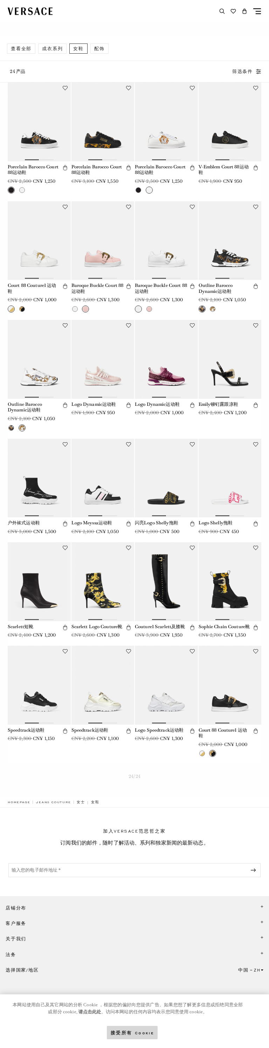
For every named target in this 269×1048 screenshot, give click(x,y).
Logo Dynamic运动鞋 (93, 404)
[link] (19, 802)
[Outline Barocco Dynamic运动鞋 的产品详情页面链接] (230, 240)
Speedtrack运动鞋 (26, 730)
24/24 (134, 776)
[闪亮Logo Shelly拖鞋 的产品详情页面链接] (166, 478)
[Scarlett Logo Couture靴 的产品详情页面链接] (102, 581)
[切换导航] (257, 11)
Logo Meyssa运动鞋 (91, 523)
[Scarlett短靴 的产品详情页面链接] (39, 581)
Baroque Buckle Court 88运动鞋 (97, 288)
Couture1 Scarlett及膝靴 (160, 627)
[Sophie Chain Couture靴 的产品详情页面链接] (230, 581)
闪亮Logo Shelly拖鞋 (156, 523)
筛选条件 (242, 71)
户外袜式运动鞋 (24, 523)
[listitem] (21, 48)
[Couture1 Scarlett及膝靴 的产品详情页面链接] (166, 581)
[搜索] (222, 11)
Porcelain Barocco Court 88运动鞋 (33, 170)
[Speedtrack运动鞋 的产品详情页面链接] (39, 685)
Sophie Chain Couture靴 (224, 627)
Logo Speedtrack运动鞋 (159, 730)
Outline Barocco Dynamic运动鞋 (216, 288)
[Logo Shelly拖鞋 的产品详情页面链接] (230, 478)
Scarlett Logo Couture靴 (97, 627)
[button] (244, 11)
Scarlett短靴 (20, 627)
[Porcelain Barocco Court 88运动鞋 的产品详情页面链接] (39, 121)
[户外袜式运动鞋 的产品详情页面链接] (39, 478)
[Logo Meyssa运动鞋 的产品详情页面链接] (102, 478)
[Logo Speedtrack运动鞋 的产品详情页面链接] (166, 685)
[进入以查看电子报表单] (255, 870)
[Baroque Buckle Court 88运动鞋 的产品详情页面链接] (102, 240)
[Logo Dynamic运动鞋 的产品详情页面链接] (102, 359)
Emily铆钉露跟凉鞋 (218, 404)
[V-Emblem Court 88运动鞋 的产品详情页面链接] (230, 121)
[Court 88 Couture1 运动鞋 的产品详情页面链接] (39, 240)
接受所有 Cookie (132, 1032)
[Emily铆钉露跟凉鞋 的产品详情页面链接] (230, 359)
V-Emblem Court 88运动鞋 (224, 170)
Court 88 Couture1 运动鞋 (32, 288)
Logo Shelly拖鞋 (216, 523)
